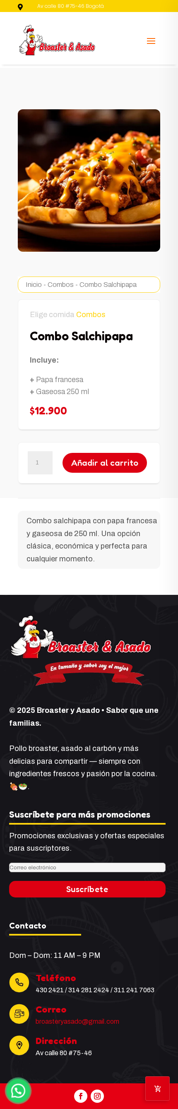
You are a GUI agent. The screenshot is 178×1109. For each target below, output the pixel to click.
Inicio (34, 284)
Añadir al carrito (104, 462)
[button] (18, 1090)
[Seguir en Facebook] (80, 1096)
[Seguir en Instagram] (97, 1096)
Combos (61, 284)
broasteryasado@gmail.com (77, 1021)
